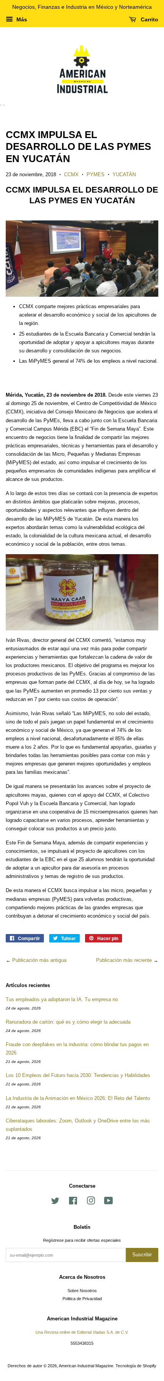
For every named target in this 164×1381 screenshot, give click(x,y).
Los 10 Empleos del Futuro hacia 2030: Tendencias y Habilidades (78, 1075)
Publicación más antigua (39, 960)
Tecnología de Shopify (136, 1365)
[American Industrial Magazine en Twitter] (55, 1202)
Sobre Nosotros (82, 1290)
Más (21, 19)
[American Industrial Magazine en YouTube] (108, 1202)
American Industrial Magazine (86, 1365)
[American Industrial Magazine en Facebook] (73, 1202)
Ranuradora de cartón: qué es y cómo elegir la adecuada (68, 1022)
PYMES (96, 174)
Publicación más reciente (124, 960)
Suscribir (142, 1254)
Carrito (148, 19)
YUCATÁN (124, 174)
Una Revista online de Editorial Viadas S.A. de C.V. (82, 1332)
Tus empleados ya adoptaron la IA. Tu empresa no (62, 999)
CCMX (71, 174)
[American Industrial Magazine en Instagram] (91, 1202)
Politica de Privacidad (82, 1298)
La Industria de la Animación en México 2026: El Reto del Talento (78, 1098)
